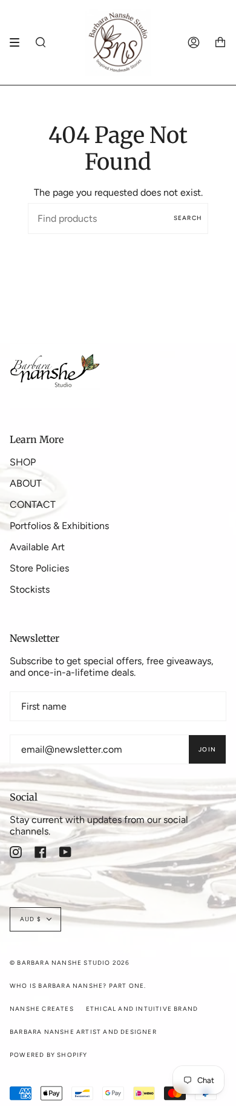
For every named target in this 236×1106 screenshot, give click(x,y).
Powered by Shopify (49, 1055)
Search (188, 218)
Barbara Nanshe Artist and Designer (83, 1032)
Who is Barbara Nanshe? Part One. (78, 986)
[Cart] (220, 42)
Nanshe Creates (42, 1009)
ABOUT (26, 483)
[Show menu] (19, 42)
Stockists (30, 589)
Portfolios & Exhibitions (59, 525)
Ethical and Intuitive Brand (142, 1009)
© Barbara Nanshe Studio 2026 (70, 963)
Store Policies (39, 568)
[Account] (194, 42)
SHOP (23, 462)
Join (207, 749)
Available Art (37, 547)
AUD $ (30, 919)
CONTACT (33, 504)
